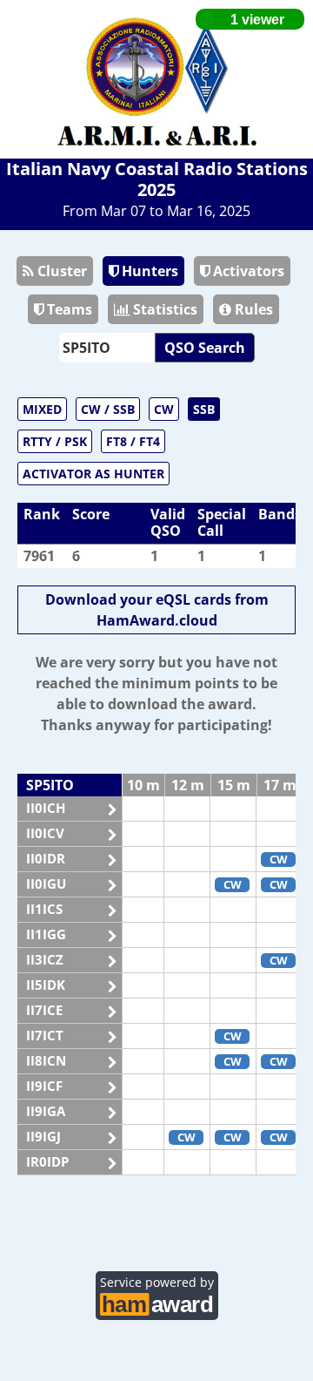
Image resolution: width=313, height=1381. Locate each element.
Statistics (163, 309)
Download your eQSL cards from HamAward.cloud (157, 610)
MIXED (42, 409)
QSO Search (204, 347)
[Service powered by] (157, 1302)
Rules (252, 309)
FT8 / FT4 (133, 441)
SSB (204, 409)
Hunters (148, 271)
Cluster (60, 271)
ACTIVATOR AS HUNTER (93, 473)
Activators (247, 271)
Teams (67, 309)
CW (164, 409)
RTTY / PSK (55, 441)
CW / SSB (108, 409)
